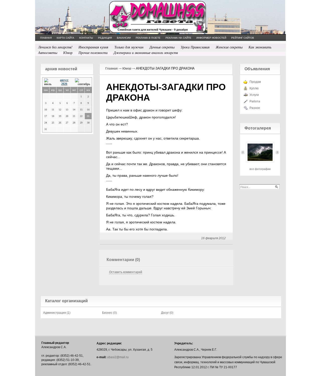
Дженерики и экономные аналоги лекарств (146, 52)
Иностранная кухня (93, 47)
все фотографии (260, 168)
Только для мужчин (128, 47)
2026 (64, 84)
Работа (255, 101)
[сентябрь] (82, 82)
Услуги (254, 95)
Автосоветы (47, 52)
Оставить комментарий (125, 272)
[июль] (49, 82)
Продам (255, 82)
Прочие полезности (93, 52)
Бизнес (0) (109, 313)
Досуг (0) (167, 313)
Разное (255, 108)
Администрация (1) (56, 313)
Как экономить (260, 47)
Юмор (67, 52)
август (64, 80)
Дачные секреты (162, 47)
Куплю (254, 88)
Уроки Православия (195, 47)
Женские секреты (229, 47)
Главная (111, 68)
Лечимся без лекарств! (55, 47)
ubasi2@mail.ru (118, 357)
